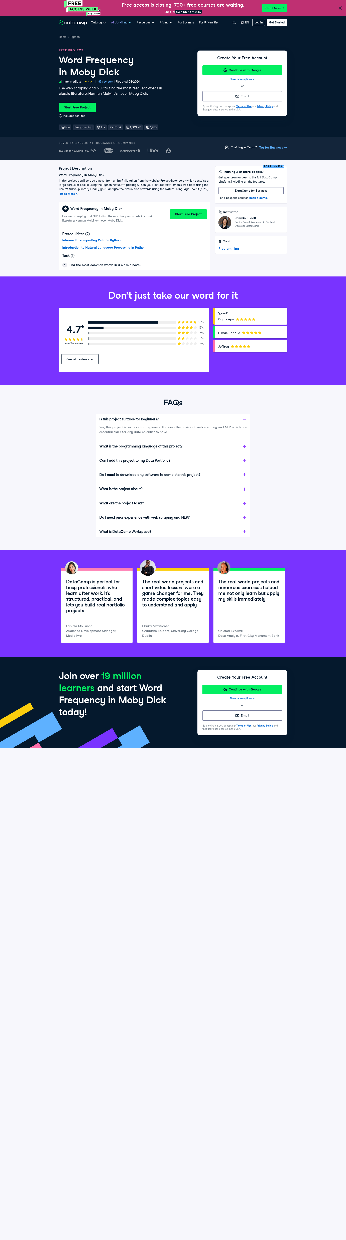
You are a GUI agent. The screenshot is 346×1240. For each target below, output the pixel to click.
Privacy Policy (265, 106)
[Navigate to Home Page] (73, 22)
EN (247, 22)
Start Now (273, 8)
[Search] (234, 22)
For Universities (209, 22)
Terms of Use (243, 106)
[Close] (340, 8)
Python (75, 36)
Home (62, 36)
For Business (186, 22)
